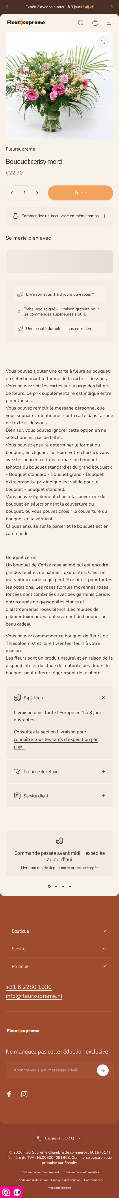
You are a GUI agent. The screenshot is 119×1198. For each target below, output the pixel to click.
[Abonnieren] (103, 1070)
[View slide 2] (56, 886)
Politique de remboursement (39, 1172)
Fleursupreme (20, 149)
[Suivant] (111, 7)
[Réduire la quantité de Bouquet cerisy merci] (12, 193)
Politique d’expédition (66, 1180)
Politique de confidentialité (81, 1172)
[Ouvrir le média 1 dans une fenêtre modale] (103, 42)
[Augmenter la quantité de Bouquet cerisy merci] (37, 193)
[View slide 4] (69, 886)
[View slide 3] (63, 886)
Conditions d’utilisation (32, 1180)
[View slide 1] (49, 886)
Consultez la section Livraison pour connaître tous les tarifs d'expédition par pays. (56, 739)
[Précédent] (8, 7)
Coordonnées (93, 1180)
